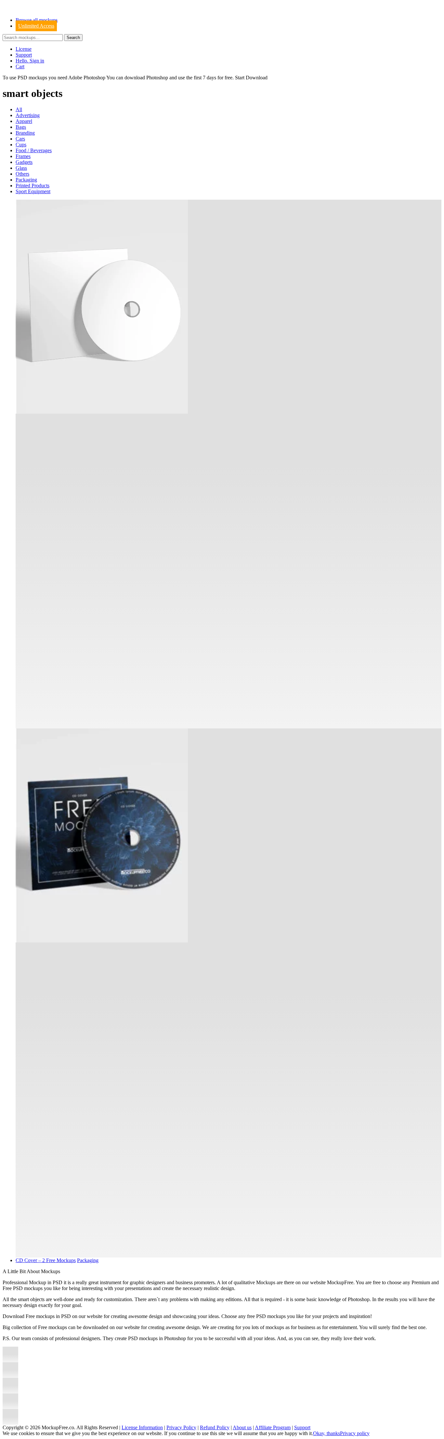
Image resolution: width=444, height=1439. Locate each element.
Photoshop (157, 77)
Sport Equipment (33, 191)
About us (242, 1427)
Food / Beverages (34, 150)
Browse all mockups (37, 20)
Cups (21, 144)
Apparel (24, 121)
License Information (142, 1427)
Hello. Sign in (30, 60)
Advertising (28, 115)
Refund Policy (214, 1427)
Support (24, 55)
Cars (20, 138)
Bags (21, 127)
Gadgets (24, 162)
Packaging (26, 179)
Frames (23, 156)
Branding (25, 133)
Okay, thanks (326, 1433)
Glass (21, 168)
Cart (20, 66)
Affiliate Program (273, 1427)
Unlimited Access (36, 26)
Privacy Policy (181, 1427)
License (24, 49)
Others (22, 174)
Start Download (251, 77)
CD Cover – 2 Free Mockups (46, 1260)
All (19, 109)
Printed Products (32, 185)
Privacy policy (355, 1433)
